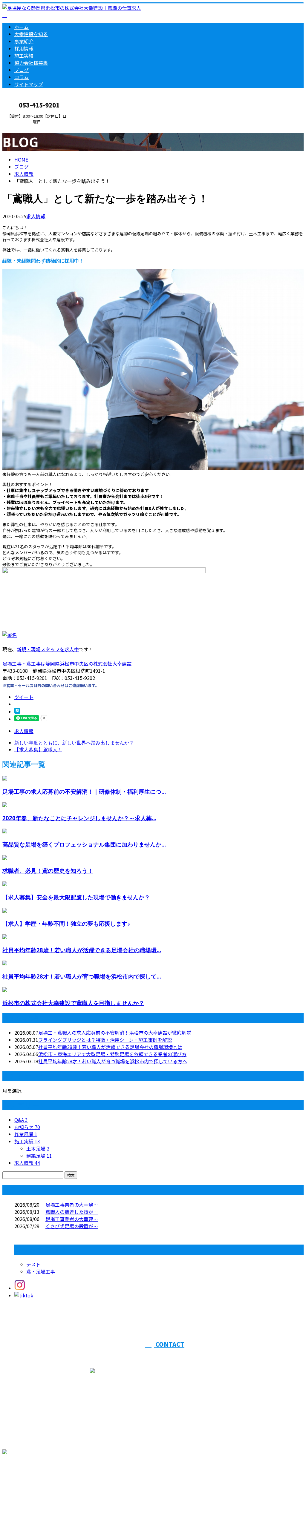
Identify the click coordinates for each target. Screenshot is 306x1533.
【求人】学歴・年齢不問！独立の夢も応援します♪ (66, 923)
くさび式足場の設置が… (71, 1226)
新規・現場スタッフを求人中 (48, 649)
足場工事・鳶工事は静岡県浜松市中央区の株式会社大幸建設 (66, 663)
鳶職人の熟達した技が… (71, 1211)
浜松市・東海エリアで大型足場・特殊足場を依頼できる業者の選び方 (112, 1054)
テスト (33, 1264)
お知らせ (27, 1126)
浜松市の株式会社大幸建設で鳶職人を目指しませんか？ (73, 1003)
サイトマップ (28, 84)
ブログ (21, 69)
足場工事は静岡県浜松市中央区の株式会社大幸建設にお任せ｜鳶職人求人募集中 (88, 1512)
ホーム (21, 26)
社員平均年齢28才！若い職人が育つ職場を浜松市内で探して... (81, 976)
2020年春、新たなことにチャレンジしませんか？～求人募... (79, 818)
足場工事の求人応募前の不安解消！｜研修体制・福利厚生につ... (84, 791)
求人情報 (35, 216)
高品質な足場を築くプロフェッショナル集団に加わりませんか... (84, 844)
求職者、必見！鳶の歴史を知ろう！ (47, 870)
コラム (21, 77)
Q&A (21, 1119)
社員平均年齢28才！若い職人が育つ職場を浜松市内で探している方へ (112, 1061)
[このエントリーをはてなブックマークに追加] (17, 711)
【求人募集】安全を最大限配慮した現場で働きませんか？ (76, 897)
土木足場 (37, 1148)
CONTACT (23, 128)
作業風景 (25, 1134)
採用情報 (23, 48)
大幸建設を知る (31, 34)
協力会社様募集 (31, 62)
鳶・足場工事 (40, 1271)
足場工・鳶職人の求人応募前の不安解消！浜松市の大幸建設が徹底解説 (114, 1032)
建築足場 (39, 1155)
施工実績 (23, 55)
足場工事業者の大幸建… (71, 1204)
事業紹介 (23, 41)
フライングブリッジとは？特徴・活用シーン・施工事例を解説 (105, 1039)
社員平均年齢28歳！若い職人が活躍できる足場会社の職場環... (81, 950)
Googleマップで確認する (31, 1477)
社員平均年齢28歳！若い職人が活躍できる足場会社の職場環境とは (110, 1046)
